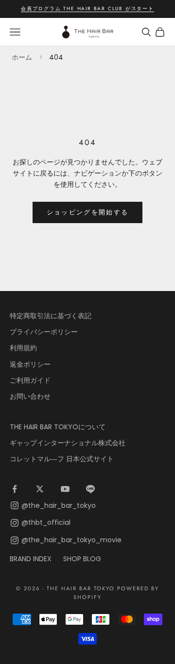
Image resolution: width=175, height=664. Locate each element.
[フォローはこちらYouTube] (65, 489)
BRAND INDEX (31, 559)
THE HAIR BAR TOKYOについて (57, 427)
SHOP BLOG (82, 559)
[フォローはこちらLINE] (90, 489)
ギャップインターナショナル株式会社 (67, 443)
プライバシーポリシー (44, 332)
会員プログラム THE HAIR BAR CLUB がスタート (87, 8)
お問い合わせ (30, 396)
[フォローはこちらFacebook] (14, 489)
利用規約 (23, 348)
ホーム (22, 57)
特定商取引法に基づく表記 (50, 316)
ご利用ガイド (30, 380)
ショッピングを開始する (88, 212)
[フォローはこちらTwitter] (40, 489)
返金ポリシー (30, 364)
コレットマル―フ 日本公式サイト (62, 459)
